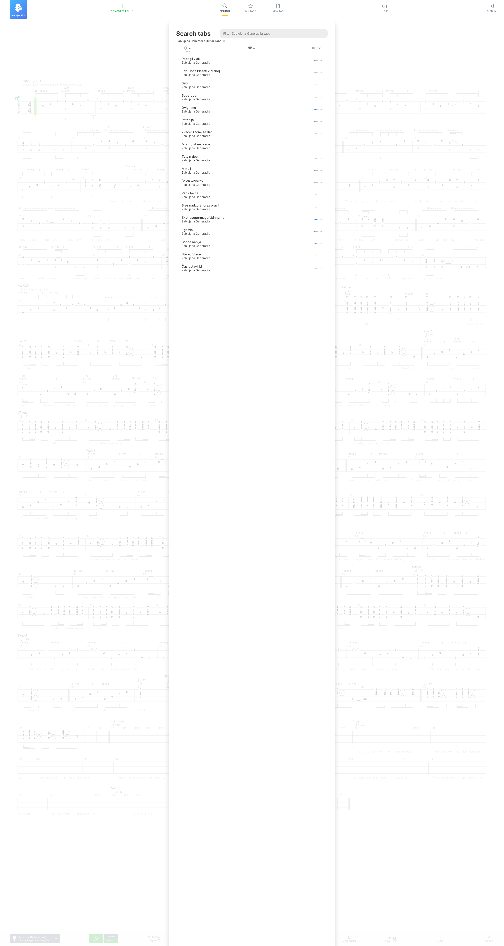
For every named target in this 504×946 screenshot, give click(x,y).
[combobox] (187, 49)
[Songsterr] (18, 9)
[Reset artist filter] (224, 41)
